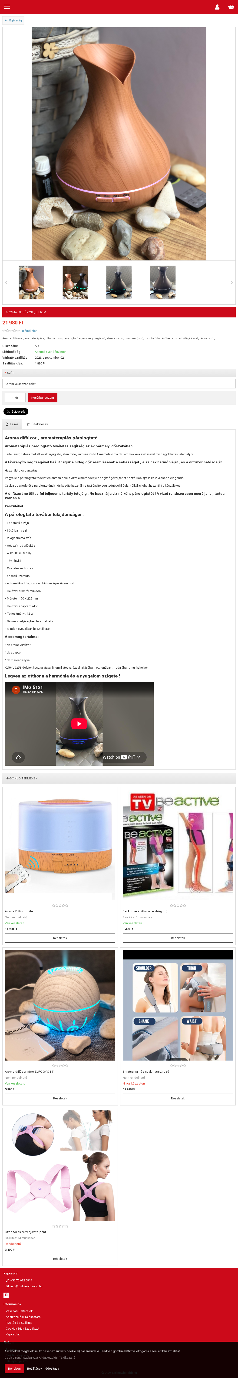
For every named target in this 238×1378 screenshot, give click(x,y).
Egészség (15, 20)
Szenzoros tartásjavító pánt (25, 1232)
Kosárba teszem (42, 397)
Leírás (13, 424)
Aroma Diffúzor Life (19, 911)
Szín (9, 372)
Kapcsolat (10, 1273)
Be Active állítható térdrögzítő (145, 911)
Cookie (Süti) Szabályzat (22, 1328)
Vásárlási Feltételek (19, 1311)
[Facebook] (6, 1295)
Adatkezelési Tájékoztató (23, 1317)
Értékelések (39, 424)
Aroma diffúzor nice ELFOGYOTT (29, 1071)
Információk (12, 1304)
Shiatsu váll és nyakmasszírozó (146, 1071)
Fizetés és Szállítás (19, 1322)
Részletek (60, 938)
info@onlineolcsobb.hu (26, 1286)
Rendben (14, 1368)
